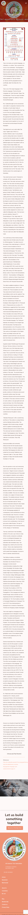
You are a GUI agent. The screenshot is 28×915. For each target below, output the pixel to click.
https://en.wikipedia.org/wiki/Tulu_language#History (15, 762)
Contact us (4, 904)
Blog (3, 899)
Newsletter (5, 880)
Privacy (4, 907)
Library (4, 877)
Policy (7, 907)
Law (5, 893)
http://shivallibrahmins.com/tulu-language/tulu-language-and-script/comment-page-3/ (10, 766)
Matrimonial (5, 882)
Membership (5, 901)
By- (3, 893)
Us (6, 888)
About (3, 888)
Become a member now (15, 828)
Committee (5, 890)
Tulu (14, 10)
